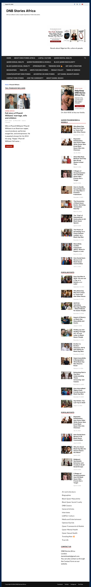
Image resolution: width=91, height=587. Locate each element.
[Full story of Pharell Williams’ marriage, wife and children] (17, 101)
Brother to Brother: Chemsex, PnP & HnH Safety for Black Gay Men (79, 347)
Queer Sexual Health (15, 62)
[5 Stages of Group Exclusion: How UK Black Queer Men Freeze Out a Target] (66, 171)
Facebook (60, 584)
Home (9, 58)
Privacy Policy (57, 70)
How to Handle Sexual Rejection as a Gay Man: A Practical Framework (79, 190)
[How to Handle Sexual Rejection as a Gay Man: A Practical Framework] (66, 187)
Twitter (67, 584)
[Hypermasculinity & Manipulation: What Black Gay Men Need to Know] (66, 358)
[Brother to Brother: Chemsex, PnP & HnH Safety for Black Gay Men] (66, 344)
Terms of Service (73, 70)
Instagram (73, 584)
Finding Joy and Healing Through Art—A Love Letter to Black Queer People (79, 333)
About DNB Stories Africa (24, 58)
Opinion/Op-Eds (39, 66)
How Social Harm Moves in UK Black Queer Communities (79, 260)
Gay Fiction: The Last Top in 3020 (79, 402)
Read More (8, 146)
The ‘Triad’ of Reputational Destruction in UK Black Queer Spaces (79, 219)
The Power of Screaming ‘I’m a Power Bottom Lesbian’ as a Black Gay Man (79, 233)
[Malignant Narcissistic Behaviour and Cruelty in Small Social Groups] (66, 460)
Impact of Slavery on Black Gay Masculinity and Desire (79, 320)
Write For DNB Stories (39, 70)
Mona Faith (17, 120)
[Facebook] (74, 4)
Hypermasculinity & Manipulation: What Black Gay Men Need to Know (79, 361)
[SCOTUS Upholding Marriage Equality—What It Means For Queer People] (66, 303)
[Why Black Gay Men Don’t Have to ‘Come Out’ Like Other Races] (66, 127)
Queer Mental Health (63, 58)
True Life (23, 70)
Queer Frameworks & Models (39, 62)
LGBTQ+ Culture (44, 58)
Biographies (12, 70)
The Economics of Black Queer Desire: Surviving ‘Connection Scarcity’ (79, 204)
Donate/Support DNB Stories (18, 74)
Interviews (66, 512)
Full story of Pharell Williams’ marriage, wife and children (16, 115)
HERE (69, 112)
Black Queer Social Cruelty (18, 66)
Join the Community (35, 78)
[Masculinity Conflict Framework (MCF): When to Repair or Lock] (66, 244)
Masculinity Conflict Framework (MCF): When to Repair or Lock (79, 247)
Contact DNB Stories (15, 78)
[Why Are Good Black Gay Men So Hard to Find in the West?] (66, 447)
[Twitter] (77, 4)
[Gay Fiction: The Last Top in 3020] (66, 401)
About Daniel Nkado (54, 78)
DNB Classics (67, 506)
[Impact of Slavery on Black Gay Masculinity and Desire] (66, 318)
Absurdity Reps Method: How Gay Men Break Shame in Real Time (79, 160)
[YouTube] (82, 4)
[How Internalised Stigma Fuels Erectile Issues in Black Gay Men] (66, 389)
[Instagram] (80, 4)
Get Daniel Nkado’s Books (68, 74)
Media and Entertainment (71, 519)
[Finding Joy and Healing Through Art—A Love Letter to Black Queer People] (66, 330)
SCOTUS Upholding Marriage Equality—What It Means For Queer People (79, 306)
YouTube (80, 584)
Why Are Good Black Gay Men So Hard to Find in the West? (79, 449)
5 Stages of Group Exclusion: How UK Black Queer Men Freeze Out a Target (79, 175)
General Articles (9, 111)
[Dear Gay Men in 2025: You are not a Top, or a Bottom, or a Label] (66, 277)
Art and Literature (74, 66)
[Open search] (85, 58)
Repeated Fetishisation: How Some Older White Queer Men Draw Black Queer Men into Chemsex (79, 144)
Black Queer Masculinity (64, 62)
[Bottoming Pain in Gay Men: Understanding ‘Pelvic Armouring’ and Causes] (66, 373)
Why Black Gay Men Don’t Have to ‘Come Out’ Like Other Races (79, 129)
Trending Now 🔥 (56, 66)
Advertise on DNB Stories (44, 74)
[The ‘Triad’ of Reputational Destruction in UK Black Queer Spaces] (66, 216)
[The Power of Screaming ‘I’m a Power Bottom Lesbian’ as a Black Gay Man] (66, 230)
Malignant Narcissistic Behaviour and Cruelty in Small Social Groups (78, 463)
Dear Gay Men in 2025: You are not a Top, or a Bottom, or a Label (79, 280)
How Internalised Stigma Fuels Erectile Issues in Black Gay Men (79, 391)
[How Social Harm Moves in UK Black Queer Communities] (66, 258)
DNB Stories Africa (21, 11)
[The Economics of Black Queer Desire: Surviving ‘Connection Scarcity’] (66, 201)
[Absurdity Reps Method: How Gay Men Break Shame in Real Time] (66, 157)
